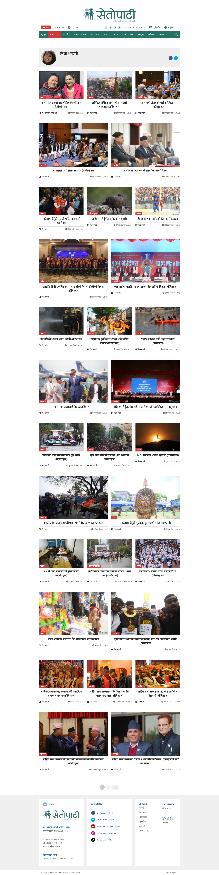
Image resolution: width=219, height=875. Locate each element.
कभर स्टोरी (54, 34)
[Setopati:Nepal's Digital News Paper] (109, 15)
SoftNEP (175, 872)
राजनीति (66, 34)
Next (115, 787)
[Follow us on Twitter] (110, 27)
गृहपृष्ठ (141, 808)
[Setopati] (61, 815)
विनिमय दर (143, 812)
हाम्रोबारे (142, 826)
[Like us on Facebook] (106, 27)
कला (124, 34)
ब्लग (131, 34)
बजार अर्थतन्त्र (80, 34)
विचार (106, 34)
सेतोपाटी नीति (144, 831)
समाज (115, 34)
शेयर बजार (143, 817)
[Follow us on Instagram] (115, 27)
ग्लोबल (151, 34)
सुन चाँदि (142, 821)
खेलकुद (141, 34)
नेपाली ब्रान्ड (94, 34)
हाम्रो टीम (164, 822)
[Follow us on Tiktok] (119, 27)
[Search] (177, 34)
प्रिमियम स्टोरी (163, 34)
